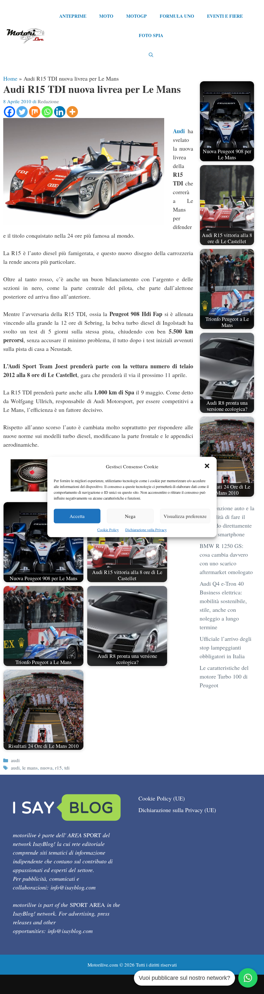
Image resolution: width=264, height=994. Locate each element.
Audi (179, 131)
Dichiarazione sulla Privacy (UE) (177, 810)
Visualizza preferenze (185, 516)
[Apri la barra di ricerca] (151, 55)
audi (15, 760)
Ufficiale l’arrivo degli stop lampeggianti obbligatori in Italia (225, 647)
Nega (130, 516)
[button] (207, 466)
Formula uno (177, 16)
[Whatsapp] (47, 111)
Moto (106, 16)
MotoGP (136, 16)
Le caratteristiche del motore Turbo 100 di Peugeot (224, 676)
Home (10, 78)
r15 (58, 767)
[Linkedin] (59, 111)
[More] (72, 111)
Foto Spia (151, 35)
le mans (30, 767)
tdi (67, 767)
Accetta (77, 516)
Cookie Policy (108, 529)
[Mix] (34, 111)
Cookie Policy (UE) (161, 798)
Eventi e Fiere (225, 16)
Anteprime (72, 16)
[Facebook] (9, 111)
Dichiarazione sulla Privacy (146, 529)
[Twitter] (22, 111)
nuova (46, 767)
